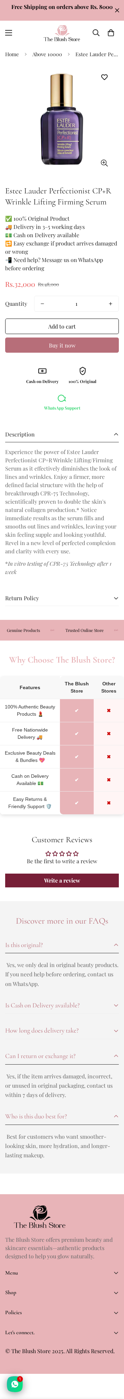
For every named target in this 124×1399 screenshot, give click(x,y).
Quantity (16, 303)
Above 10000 (47, 54)
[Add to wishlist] (104, 77)
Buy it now (62, 345)
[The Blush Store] (62, 33)
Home (12, 54)
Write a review (62, 880)
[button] (111, 33)
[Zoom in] (104, 163)
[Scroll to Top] (111, 1362)
